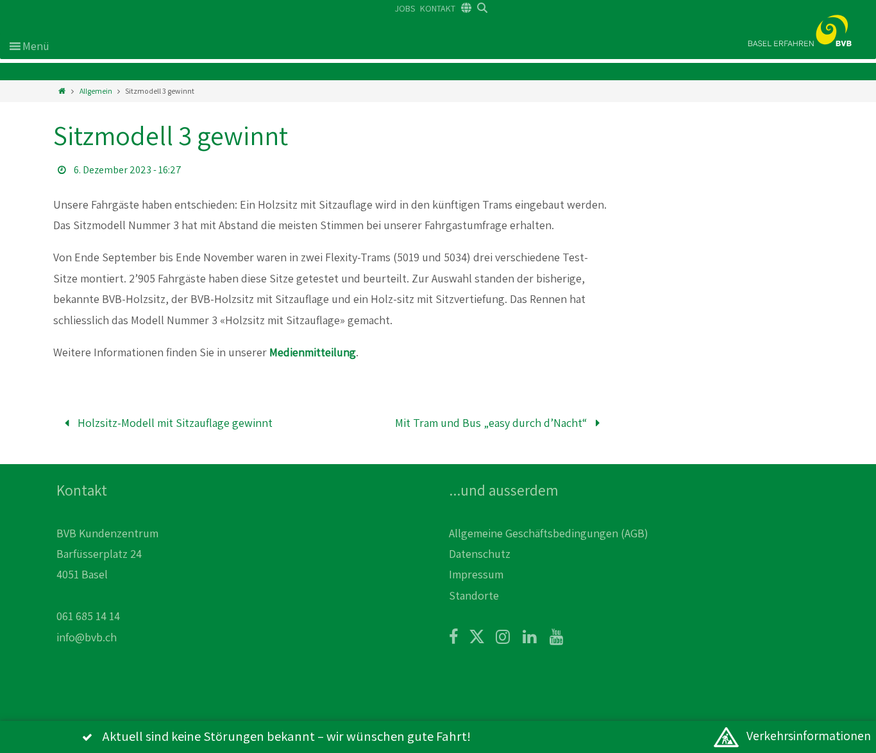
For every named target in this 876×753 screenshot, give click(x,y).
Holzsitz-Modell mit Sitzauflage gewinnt (174, 422)
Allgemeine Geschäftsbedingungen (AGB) (548, 533)
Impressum (476, 574)
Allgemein (96, 91)
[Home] (61, 91)
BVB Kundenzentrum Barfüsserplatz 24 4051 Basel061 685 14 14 (107, 575)
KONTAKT (437, 8)
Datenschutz (479, 553)
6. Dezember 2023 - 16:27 (127, 170)
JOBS (405, 8)
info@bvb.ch (86, 637)
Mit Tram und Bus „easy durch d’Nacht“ (492, 422)
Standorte (474, 595)
